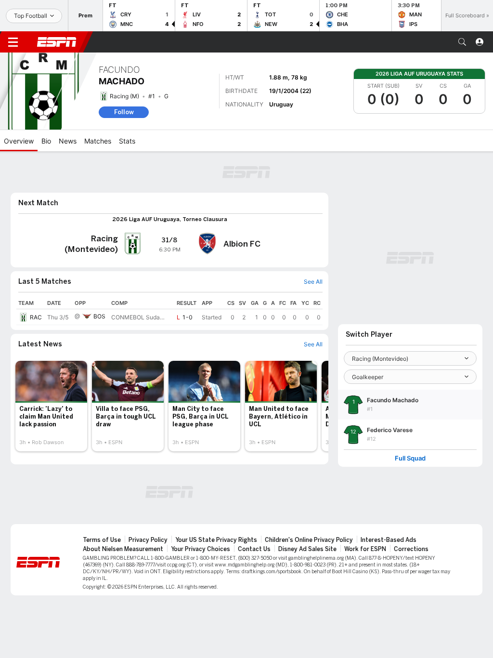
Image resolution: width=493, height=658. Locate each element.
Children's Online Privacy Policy (309, 540)
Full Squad (410, 458)
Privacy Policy (148, 540)
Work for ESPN (365, 549)
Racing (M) (124, 96)
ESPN (57, 42)
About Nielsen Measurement (123, 549)
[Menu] (13, 42)
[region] (169, 311)
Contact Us (254, 549)
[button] (462, 42)
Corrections (411, 549)
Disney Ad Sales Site (307, 549)
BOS (99, 316)
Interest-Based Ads (388, 540)
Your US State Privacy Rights (216, 540)
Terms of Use (102, 540)
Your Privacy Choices (200, 549)
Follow (124, 112)
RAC (36, 317)
